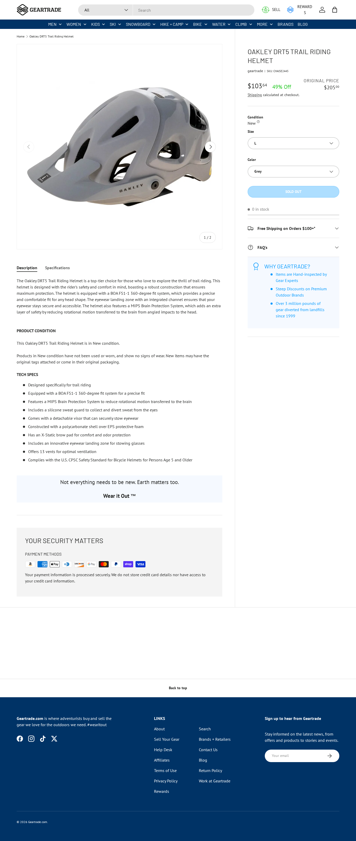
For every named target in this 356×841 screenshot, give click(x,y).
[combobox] (166, 10)
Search (205, 728)
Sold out (293, 191)
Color (252, 159)
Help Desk (163, 749)
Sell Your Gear (166, 739)
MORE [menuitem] (262, 24)
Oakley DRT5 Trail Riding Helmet (51, 36)
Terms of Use (165, 770)
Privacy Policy (165, 780)
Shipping (255, 94)
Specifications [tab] (57, 267)
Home (20, 36)
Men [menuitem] (52, 24)
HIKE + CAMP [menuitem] (171, 24)
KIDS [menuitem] (95, 24)
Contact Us (208, 749)
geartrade (255, 70)
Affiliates (162, 760)
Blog (203, 760)
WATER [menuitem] (218, 24)
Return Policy (210, 770)
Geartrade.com (37, 822)
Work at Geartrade (214, 780)
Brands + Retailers (215, 739)
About (159, 728)
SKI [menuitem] (113, 24)
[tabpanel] (119, 370)
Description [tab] (27, 267)
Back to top (178, 688)
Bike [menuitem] (197, 24)
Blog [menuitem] (303, 24)
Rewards (161, 791)
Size (251, 131)
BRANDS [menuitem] (285, 24)
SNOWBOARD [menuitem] (138, 24)
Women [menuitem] (73, 24)
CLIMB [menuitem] (241, 24)
